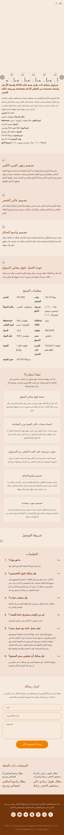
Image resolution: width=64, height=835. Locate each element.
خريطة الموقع (43, 829)
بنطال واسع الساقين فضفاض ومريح (14, 783)
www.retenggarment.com (26, 829)
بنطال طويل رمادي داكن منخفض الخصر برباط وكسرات (47, 783)
